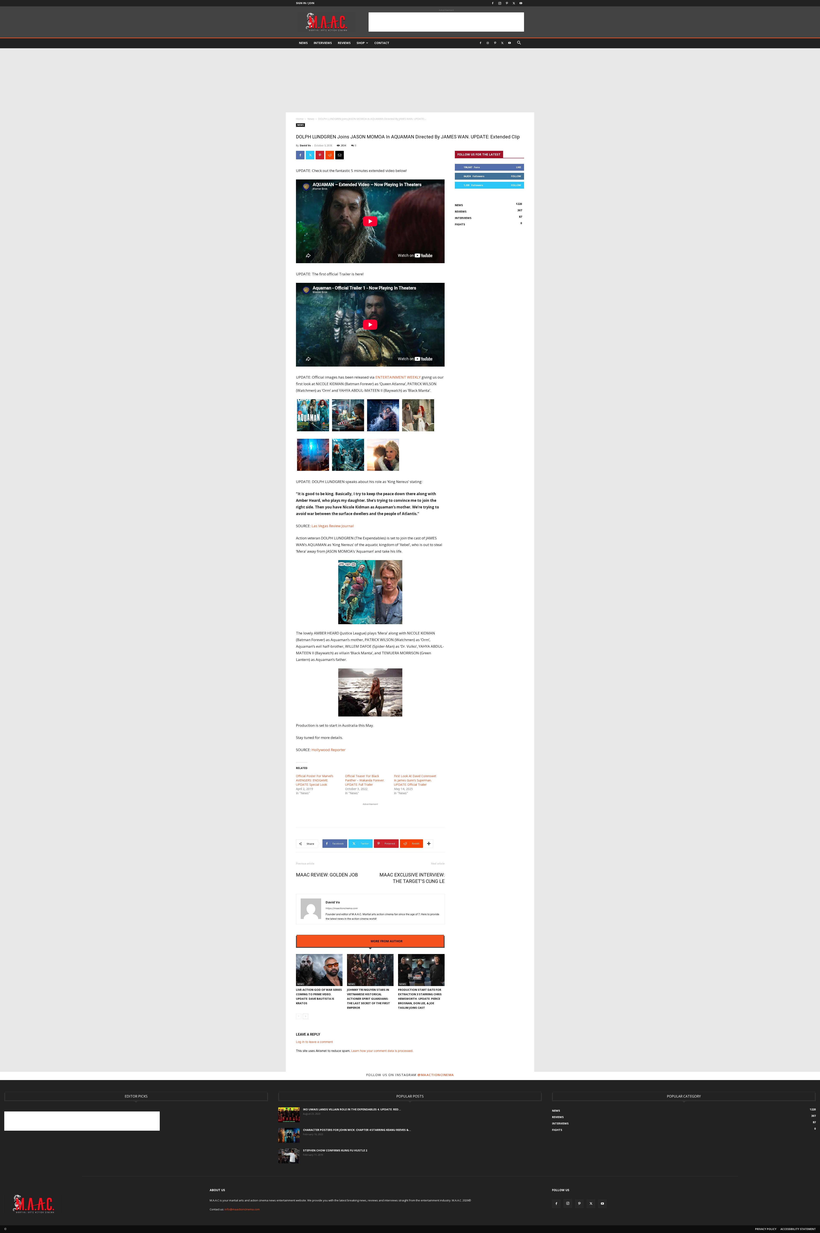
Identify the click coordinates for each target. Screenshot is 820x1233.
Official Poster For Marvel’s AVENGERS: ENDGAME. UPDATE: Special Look (314, 780)
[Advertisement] (446, 22)
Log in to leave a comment (314, 1042)
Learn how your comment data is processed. (382, 1050)
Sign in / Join (305, 3)
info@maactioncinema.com (242, 1209)
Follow (516, 176)
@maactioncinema (435, 1075)
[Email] (339, 155)
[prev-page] (298, 1016)
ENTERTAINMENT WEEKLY (398, 377)
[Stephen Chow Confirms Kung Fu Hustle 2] (289, 1155)
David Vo (305, 145)
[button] (519, 43)
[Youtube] (521, 3)
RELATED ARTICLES (352, 941)
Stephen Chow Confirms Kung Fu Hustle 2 (335, 1150)
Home (299, 119)
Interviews (323, 43)
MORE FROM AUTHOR (387, 941)
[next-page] (305, 1016)
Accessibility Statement (798, 1229)
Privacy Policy (765, 1229)
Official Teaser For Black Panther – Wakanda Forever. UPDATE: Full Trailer (364, 780)
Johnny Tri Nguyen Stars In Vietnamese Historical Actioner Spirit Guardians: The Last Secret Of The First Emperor (368, 999)
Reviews (344, 43)
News (303, 43)
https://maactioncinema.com (342, 908)
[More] (428, 843)
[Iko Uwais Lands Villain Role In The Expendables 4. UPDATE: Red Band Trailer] (289, 1114)
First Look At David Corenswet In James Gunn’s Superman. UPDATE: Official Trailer (415, 780)
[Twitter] (514, 3)
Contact (381, 43)
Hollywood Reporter (329, 749)
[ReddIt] (329, 155)
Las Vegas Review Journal (333, 525)
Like (518, 167)
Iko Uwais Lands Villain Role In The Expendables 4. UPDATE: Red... (352, 1109)
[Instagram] (499, 3)
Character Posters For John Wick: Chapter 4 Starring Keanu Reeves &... (357, 1130)
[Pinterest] (507, 3)
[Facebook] (492, 3)
